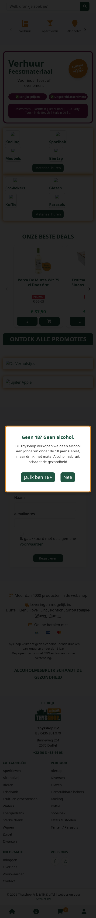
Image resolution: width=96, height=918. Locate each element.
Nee (67, 477)
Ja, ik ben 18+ (38, 477)
